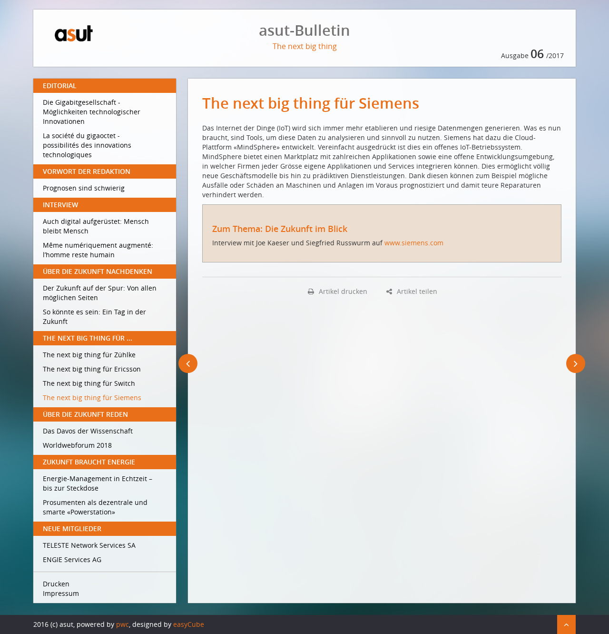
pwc (122, 624)
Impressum (61, 593)
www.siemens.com (413, 242)
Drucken (56, 583)
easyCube (188, 624)
